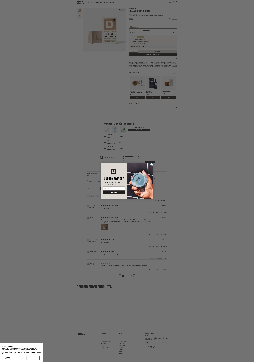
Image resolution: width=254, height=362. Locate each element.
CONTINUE (114, 192)
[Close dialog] (152, 164)
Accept (21, 358)
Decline (34, 358)
